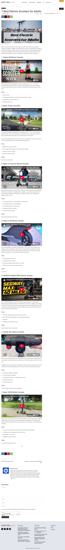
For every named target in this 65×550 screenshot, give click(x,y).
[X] (5, 16)
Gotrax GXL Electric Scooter (13, 332)
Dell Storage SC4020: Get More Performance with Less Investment (24, 540)
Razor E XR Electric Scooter (13, 221)
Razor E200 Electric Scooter (13, 392)
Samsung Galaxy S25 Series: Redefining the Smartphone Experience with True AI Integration (24, 529)
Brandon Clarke (5, 13)
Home (2, 6)
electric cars (31, 132)
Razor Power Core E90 (11, 106)
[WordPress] (10, 529)
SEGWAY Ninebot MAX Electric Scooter (18, 276)
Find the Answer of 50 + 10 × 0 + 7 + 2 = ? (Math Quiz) (40, 531)
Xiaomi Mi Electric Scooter (13, 57)
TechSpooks (57, 13)
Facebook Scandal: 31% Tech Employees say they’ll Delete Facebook (39, 539)
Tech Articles (7, 6)
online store (32, 83)
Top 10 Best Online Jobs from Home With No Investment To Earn (40, 535)
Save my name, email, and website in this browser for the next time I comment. (19, 509)
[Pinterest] (8, 16)
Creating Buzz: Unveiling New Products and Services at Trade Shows (23, 533)
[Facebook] (2, 16)
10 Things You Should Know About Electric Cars (33, 462)
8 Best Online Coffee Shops (7, 461)
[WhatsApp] (11, 16)
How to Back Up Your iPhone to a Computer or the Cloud (40, 542)
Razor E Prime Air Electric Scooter (16, 164)
